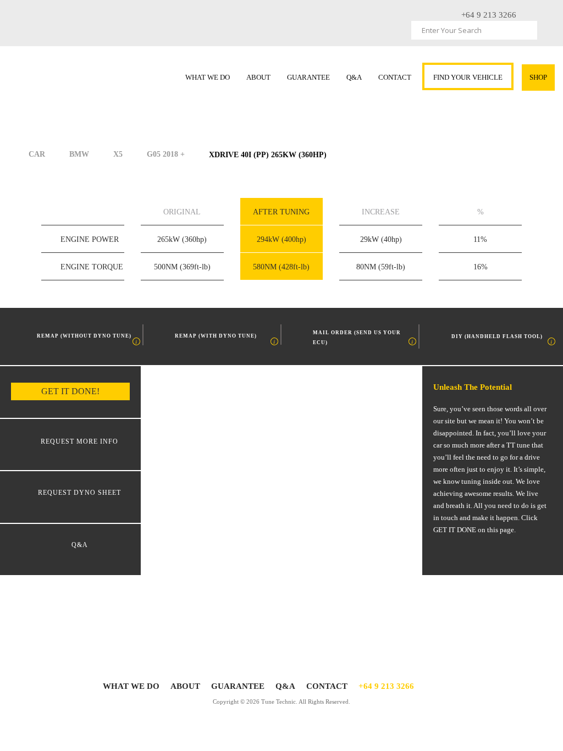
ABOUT (258, 77)
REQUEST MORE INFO (79, 441)
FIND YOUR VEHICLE (468, 77)
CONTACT (394, 77)
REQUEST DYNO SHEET (79, 492)
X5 (118, 154)
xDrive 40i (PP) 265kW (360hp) (268, 155)
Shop (538, 77)
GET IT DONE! (70, 391)
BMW (79, 154)
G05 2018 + (166, 154)
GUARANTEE (308, 77)
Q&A (354, 77)
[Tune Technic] (71, 73)
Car (37, 154)
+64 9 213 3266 (386, 686)
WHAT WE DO (207, 77)
